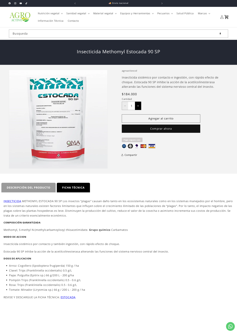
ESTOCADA (68, 297)
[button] (50, 13)
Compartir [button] (131, 154)
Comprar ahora (161, 128)
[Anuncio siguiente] (162, 3)
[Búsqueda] (224, 33)
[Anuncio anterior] (75, 3)
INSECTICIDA (12, 201)
